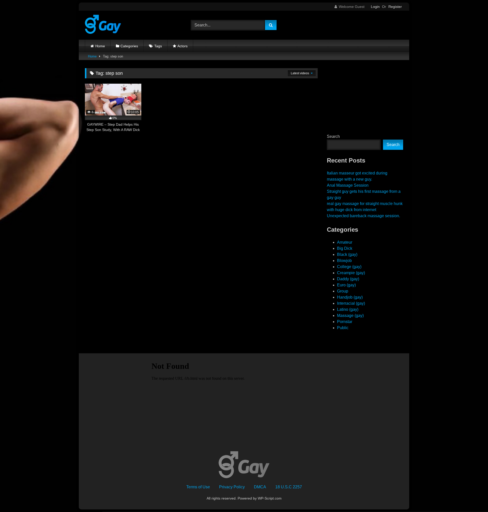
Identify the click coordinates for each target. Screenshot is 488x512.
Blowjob (344, 260)
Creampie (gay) (351, 273)
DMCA (260, 487)
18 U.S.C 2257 (288, 487)
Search (333, 136)
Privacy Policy (232, 487)
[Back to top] (472, 497)
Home (100, 46)
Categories (129, 46)
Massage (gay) (350, 315)
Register (395, 7)
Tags (158, 46)
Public (342, 328)
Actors (182, 46)
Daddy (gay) (348, 279)
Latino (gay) (347, 309)
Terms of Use (198, 487)
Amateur (344, 242)
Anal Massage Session (348, 185)
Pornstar (344, 321)
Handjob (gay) (350, 297)
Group (342, 291)
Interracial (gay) (351, 303)
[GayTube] (103, 25)
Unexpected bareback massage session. (363, 216)
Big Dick (344, 248)
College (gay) (349, 267)
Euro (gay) (346, 285)
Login (375, 7)
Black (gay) (347, 254)
